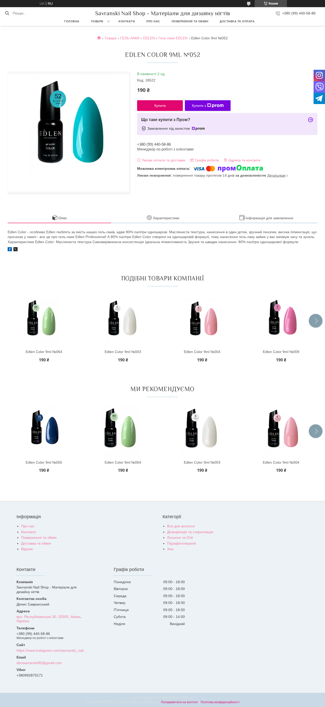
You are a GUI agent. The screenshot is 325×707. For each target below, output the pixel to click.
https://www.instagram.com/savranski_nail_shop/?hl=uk (52, 650)
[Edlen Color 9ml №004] (202, 320)
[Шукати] (7, 13)
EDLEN (149, 38)
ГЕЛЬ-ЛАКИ (129, 38)
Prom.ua (187, 697)
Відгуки (27, 549)
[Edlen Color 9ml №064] (44, 320)
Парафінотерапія (181, 543)
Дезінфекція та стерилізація (190, 532)
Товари (97, 21)
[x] (15, 250)
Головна (71, 21)
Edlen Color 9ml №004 (202, 352)
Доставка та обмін (36, 543)
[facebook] (10, 250)
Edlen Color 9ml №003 (123, 352)
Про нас (153, 21)
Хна (170, 549)
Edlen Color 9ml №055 (44, 462)
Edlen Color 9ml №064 (44, 352)
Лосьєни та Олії (180, 537)
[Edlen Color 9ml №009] (281, 320)
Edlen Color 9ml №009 (281, 352)
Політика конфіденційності (220, 702)
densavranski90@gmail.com (39, 663)
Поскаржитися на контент (179, 702)
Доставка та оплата (237, 21)
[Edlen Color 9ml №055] (44, 431)
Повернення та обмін (190, 21)
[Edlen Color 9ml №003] (123, 320)
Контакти (127, 21)
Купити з (199, 106)
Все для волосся (181, 526)
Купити (160, 106)
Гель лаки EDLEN (172, 38)
